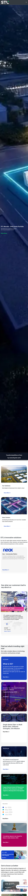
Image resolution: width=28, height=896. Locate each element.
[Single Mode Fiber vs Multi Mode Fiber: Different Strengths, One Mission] (14, 717)
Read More (5, 570)
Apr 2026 (8, 807)
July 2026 (8, 814)
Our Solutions (6, 486)
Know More (7, 492)
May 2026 (8, 810)
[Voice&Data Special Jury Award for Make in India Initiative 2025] (14, 828)
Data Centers (6, 517)
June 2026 (8, 812)
